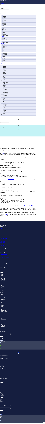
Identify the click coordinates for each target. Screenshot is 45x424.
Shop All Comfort (4, 77)
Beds (3, 21)
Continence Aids (4, 17)
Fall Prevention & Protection (5, 48)
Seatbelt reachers (2, 191)
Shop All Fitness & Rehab (5, 53)
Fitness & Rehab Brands (5, 54)
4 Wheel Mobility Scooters (5, 42)
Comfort (2, 26)
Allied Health (2, 305)
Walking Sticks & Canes (5, 90)
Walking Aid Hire (4, 110)
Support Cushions (4, 29)
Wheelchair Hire (4, 112)
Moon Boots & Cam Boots (5, 89)
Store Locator (3, 316)
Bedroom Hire (4, 58)
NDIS (2, 306)
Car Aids (3, 81)
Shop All (2, 274)
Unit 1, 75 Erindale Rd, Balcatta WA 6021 (4, 257)
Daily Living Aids (3, 278)
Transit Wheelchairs (4, 96)
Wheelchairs (2, 43)
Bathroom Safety (4, 16)
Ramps (3, 51)
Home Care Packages (4, 297)
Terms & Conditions (3, 319)
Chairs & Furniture (3, 285)
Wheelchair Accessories (4, 46)
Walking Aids (2, 36)
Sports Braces (4, 56)
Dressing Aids (4, 32)
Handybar (2, 153)
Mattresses (4, 72)
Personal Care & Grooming (5, 35)
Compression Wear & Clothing (5, 82)
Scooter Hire (4, 60)
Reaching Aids (4, 86)
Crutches (3, 88)
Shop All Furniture (4, 24)
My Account (2, 63)
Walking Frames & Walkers (5, 39)
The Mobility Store (7, 214)
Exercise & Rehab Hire (5, 61)
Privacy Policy (3, 326)
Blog (1, 114)
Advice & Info (3, 295)
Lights (3, 50)
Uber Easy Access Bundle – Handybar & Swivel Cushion (26, 205)
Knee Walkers (4, 38)
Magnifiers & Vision (4, 34)
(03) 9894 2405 (2, 245)
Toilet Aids (3, 19)
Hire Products (2, 57)
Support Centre (2, 62)
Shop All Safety (4, 47)
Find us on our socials (4, 228)
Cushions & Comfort (4, 277)
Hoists (3, 49)
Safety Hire (4, 113)
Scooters (2, 40)
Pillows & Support (4, 23)
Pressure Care (4, 28)
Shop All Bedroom (4, 20)
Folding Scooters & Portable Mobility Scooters (7, 93)
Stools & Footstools (4, 25)
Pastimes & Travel (4, 85)
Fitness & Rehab (2, 52)
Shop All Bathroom (4, 15)
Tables (3, 76)
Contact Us (2, 317)
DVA (1, 298)
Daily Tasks (2, 80)
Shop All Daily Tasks (4, 30)
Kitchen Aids (4, 33)
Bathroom (2, 275)
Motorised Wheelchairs (5, 44)
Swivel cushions (2, 166)
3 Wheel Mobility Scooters (5, 92)
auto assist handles (11, 179)
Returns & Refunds (3, 310)
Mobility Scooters (3, 280)
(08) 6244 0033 (2, 260)
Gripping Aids (4, 83)
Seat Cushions (4, 79)
